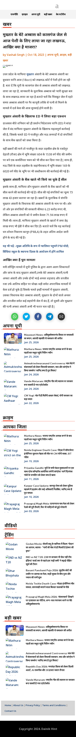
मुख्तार (31, 74)
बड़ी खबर (48, 14)
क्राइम (25, 14)
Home (8, 705)
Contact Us (10, 710)
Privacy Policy (33, 705)
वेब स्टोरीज (61, 14)
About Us (18, 705)
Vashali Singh (16, 55)
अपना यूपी (35, 14)
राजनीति (14, 14)
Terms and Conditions (54, 705)
